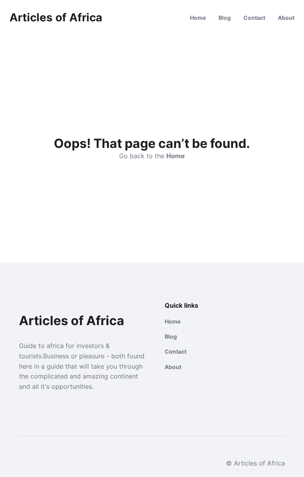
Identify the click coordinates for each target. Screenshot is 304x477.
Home (198, 17)
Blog (224, 17)
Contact (254, 17)
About (286, 17)
